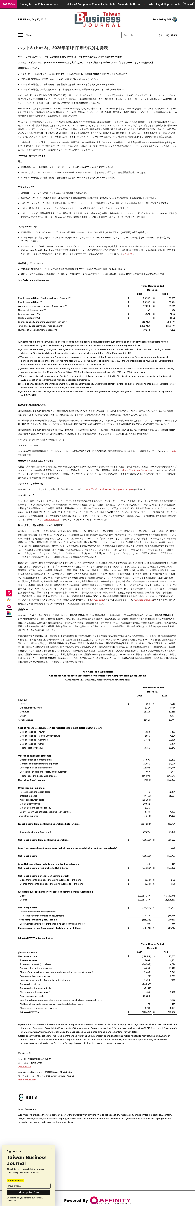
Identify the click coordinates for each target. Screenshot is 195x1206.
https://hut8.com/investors (137, 470)
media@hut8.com (27, 1079)
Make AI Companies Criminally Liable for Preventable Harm (103, 4)
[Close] (52, 1148)
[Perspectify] (9, 599)
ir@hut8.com (24, 1066)
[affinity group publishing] (9, 606)
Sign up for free (28, 1192)
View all (188, 4)
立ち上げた (127, 253)
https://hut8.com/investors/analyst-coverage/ (109, 489)
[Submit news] (9, 593)
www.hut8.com (51, 519)
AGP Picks (9, 4)
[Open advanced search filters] (160, 35)
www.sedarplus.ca (143, 600)
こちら (173, 451)
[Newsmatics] (9, 613)
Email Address (15, 1180)
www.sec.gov (97, 600)
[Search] (154, 35)
